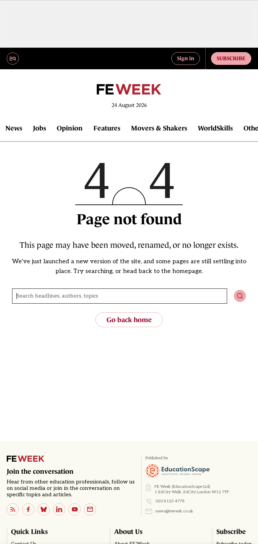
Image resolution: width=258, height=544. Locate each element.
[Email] (90, 509)
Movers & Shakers (159, 128)
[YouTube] (75, 509)
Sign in (185, 58)
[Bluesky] (44, 509)
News (13, 128)
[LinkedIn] (59, 509)
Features (106, 128)
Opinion (70, 128)
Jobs (39, 128)
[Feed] (13, 509)
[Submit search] (240, 296)
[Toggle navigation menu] (13, 58)
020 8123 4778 (170, 501)
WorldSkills (215, 128)
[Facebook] (28, 509)
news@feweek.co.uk (174, 511)
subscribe (231, 58)
